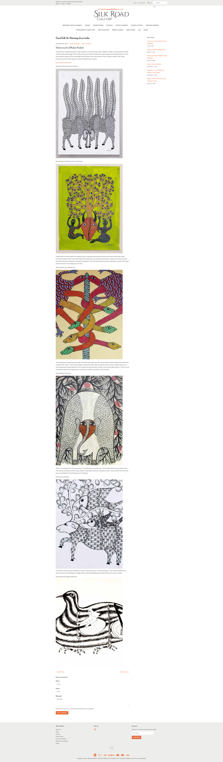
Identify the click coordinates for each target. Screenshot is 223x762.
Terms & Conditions (61, 739)
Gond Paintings (74, 44)
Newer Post (123, 672)
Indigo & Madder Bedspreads (156, 50)
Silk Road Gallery (92, 758)
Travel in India (130, 30)
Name (58, 681)
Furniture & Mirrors (152, 25)
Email (57, 688)
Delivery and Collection (62, 741)
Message (59, 696)
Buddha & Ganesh (117, 30)
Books (146, 30)
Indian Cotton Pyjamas (154, 64)
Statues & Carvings (122, 25)
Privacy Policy (59, 736)
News (63, 3)
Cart (150, 2)
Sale (139, 30)
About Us (58, 3)
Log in (135, 2)
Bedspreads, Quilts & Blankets (72, 25)
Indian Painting (86, 44)
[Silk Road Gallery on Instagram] (95, 730)
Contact (68, 3)
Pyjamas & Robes (98, 25)
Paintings (109, 25)
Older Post (60, 672)
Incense (87, 25)
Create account (142, 2)
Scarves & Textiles (137, 25)
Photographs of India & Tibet (85, 30)
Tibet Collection (103, 30)
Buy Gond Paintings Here (64, 63)
